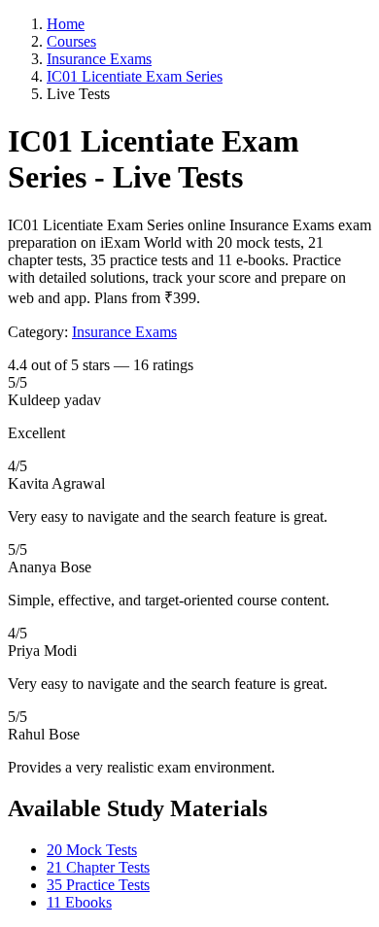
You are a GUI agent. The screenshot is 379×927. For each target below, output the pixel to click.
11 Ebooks (79, 902)
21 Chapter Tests (98, 867)
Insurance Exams (99, 59)
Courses (71, 41)
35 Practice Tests (98, 884)
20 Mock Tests (92, 849)
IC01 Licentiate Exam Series (135, 76)
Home (66, 24)
